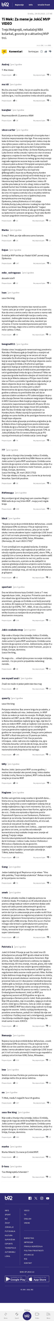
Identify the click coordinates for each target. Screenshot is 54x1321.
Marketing (29, 1238)
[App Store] (38, 1279)
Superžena (10, 1239)
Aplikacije (29, 1255)
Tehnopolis (10, 1248)
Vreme (27, 1223)
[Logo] (5, 5)
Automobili (10, 1252)
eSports (9, 1244)
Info (7, 1210)
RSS (25, 1259)
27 (4, 51)
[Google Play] (15, 1279)
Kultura (9, 1235)
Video (26, 1210)
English (27, 1219)
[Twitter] (35, 1198)
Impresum (28, 1242)
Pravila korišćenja (33, 1246)
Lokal (7, 1256)
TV (25, 1214)
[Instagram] (41, 1198)
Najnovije (19, 4)
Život (7, 1223)
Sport (8, 1214)
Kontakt (28, 1263)
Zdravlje (9, 1227)
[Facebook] (30, 1198)
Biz (6, 1219)
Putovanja (10, 1231)
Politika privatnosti (34, 1250)
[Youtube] (47, 1198)
